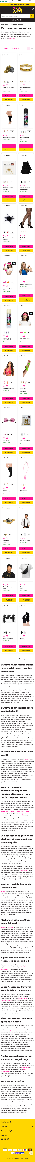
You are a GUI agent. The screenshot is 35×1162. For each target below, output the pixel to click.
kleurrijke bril (24, 870)
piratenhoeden (21, 1030)
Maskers (3, 927)
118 (19, 659)
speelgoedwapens (6, 1000)
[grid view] (28, 48)
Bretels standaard (25, 540)
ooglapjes (12, 1030)
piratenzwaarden (27, 814)
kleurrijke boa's (19, 811)
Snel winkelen (9, 95)
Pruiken (3, 892)
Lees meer (12, 38)
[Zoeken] (32, 16)
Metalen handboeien (26, 284)
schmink (10, 927)
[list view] (32, 48)
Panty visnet (23, 237)
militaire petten (23, 998)
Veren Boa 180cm (8, 638)
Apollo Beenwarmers (9, 137)
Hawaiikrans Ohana (8, 388)
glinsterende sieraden (7, 811)
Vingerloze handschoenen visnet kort (24, 390)
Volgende (25, 659)
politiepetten (25, 1067)
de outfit (27, 759)
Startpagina (4, 24)
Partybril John (7, 440)
